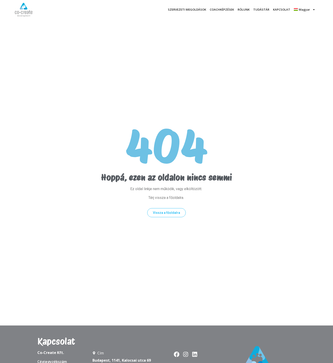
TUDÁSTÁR (261, 9)
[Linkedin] (195, 354)
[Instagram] (186, 354)
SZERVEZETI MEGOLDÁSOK (187, 9)
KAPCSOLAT (281, 9)
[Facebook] (177, 354)
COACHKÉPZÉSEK (222, 9)
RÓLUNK (244, 9)
